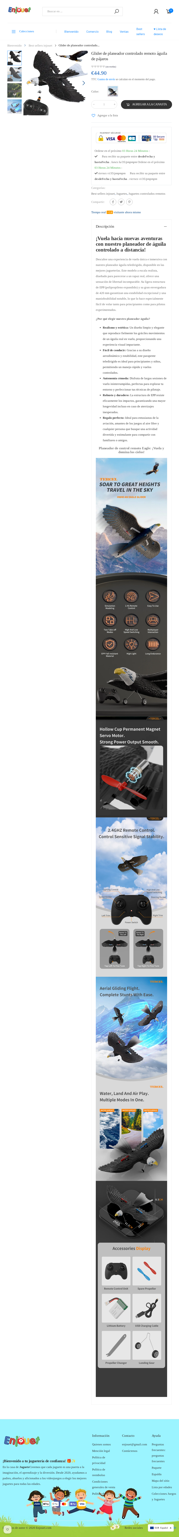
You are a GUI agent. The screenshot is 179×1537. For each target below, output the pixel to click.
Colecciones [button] (26, 31)
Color (95, 91)
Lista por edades (162, 1487)
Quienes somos (101, 1444)
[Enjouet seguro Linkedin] (174, 1528)
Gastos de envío (106, 79)
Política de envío (102, 1493)
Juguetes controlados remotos (146, 193)
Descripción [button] (105, 226)
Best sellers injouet (103, 193)
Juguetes (121, 193)
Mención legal (101, 1451)
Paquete (157, 1467)
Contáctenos (129, 1451)
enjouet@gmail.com (134, 1444)
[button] (83, 83)
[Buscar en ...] (116, 11)
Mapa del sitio (160, 1480)
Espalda (157, 1474)
